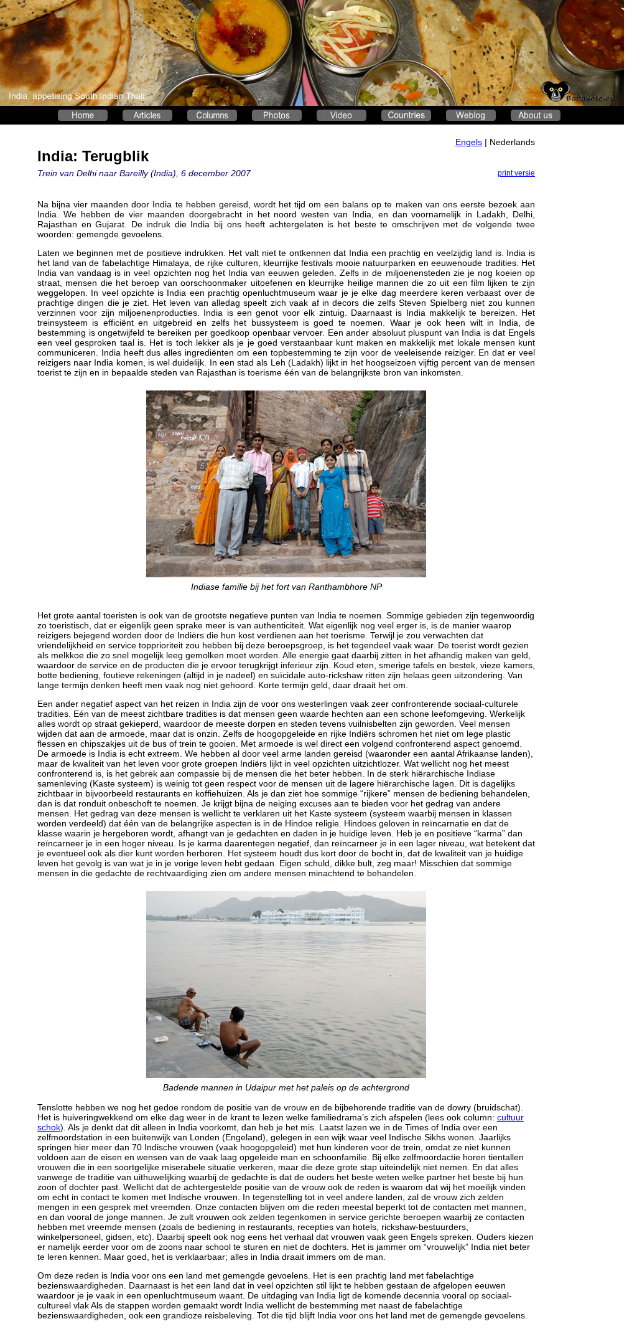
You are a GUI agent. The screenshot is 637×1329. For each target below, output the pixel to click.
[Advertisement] (584, 321)
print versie (516, 173)
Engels (468, 142)
